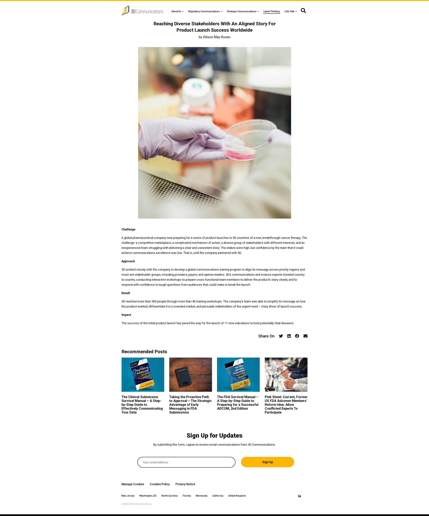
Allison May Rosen (216, 37)
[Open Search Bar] (303, 11)
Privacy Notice (185, 484)
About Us (176, 11)
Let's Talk (290, 11)
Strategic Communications (242, 11)
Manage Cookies (132, 484)
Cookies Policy (160, 484)
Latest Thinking (271, 11)
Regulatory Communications (204, 11)
